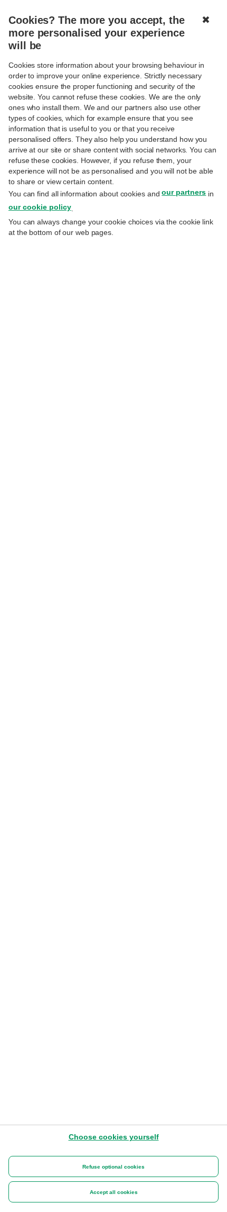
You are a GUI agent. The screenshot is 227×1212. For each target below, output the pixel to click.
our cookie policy (39, 207)
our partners (184, 192)
